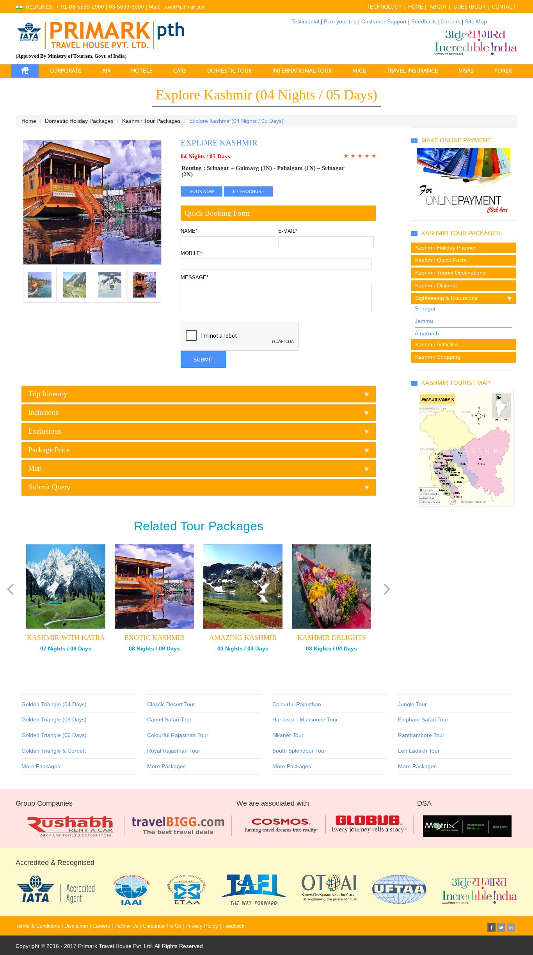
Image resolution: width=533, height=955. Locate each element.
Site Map (476, 21)
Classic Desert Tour (171, 704)
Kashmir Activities (436, 344)
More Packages (40, 766)
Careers (450, 21)
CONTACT (504, 7)
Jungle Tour (412, 704)
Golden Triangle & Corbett (53, 751)
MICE (359, 71)
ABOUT (438, 7)
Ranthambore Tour (421, 735)
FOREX (503, 71)
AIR (106, 71)
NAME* (189, 231)
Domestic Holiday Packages (79, 121)
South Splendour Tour (299, 751)
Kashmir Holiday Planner (445, 248)
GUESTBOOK (469, 7)
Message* (194, 277)
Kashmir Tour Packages (151, 121)
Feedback (423, 21)
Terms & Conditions (38, 926)
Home (28, 121)
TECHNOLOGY (384, 7)
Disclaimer (76, 926)
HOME (415, 7)
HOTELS (142, 71)
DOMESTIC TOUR (229, 71)
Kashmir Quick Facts (440, 260)
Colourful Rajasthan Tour (177, 735)
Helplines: (39, 7)
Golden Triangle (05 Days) (54, 719)
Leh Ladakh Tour (419, 751)
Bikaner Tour (288, 735)
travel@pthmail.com (184, 7)
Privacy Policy (201, 926)
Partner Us (126, 926)
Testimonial (305, 21)
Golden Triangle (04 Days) (54, 704)
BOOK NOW (202, 191)
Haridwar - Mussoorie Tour (305, 719)
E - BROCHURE (248, 191)
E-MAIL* (287, 231)
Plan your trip (340, 21)
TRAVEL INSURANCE (412, 71)
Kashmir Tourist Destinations (450, 272)
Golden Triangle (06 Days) (54, 735)
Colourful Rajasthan (296, 704)
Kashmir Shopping (437, 357)
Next (31, 206)
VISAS (466, 71)
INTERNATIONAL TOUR (302, 71)
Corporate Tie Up (162, 926)
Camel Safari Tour (169, 719)
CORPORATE (66, 71)
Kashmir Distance (436, 285)
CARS (180, 71)
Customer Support (384, 21)
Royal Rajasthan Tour (173, 751)
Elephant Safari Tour (423, 719)
